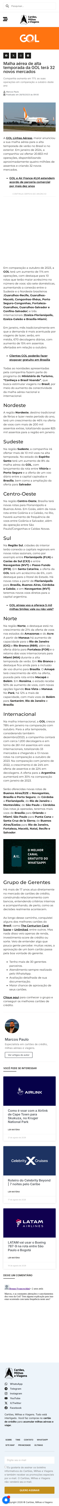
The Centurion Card (34, 925)
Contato (28, 1440)
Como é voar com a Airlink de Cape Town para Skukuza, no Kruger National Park (28, 1116)
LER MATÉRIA (14, 1129)
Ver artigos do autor (18, 1055)
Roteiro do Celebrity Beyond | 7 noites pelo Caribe (29, 1182)
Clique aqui (11, 997)
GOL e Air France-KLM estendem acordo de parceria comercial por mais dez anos (32, 182)
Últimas (38, 1445)
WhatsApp (42, 1440)
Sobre (8, 1440)
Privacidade (24, 1445)
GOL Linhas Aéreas (19, 138)
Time (17, 1440)
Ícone (7, 929)
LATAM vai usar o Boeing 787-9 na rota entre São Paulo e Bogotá (27, 1246)
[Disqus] (29, 1321)
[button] (6, 55)
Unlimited (21, 929)
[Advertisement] (29, 228)
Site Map (10, 1445)
